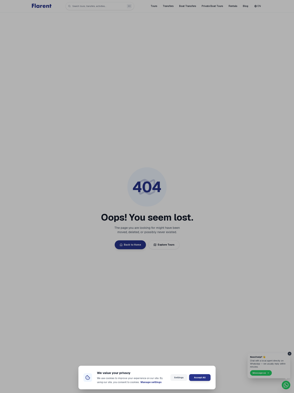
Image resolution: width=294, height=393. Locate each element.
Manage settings (151, 382)
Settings (179, 377)
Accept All (200, 377)
